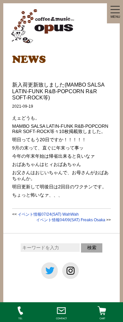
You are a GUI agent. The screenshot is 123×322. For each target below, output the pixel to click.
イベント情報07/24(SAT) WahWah (48, 214)
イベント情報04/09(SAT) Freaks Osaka (70, 220)
